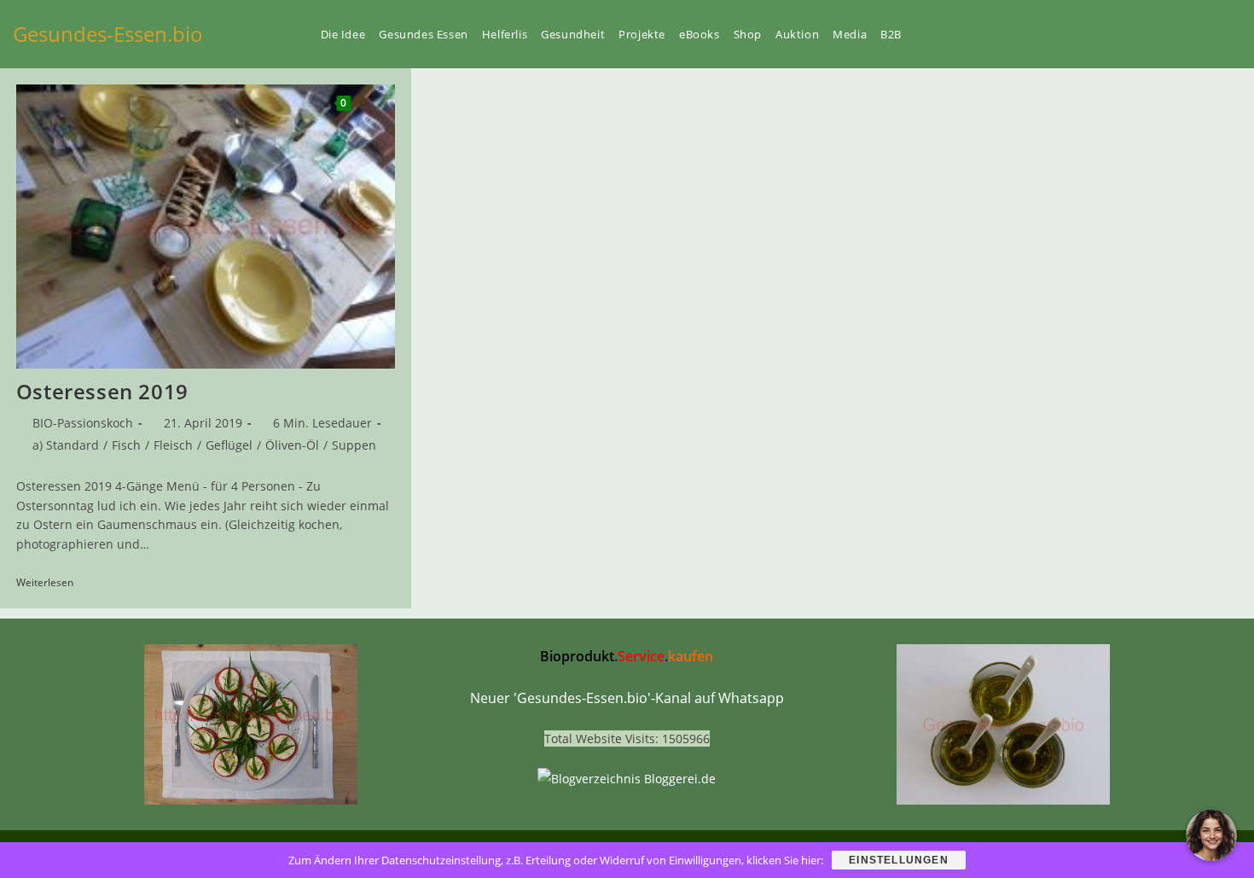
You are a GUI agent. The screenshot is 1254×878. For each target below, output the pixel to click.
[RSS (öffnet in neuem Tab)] (1207, 33)
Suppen (354, 445)
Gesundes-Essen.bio (108, 34)
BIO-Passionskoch (82, 423)
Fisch (126, 445)
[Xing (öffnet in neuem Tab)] (1178, 33)
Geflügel (229, 445)
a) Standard (65, 445)
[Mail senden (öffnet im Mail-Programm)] (1236, 33)
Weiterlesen (50, 583)
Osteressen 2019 (102, 391)
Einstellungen (899, 860)
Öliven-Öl (292, 445)
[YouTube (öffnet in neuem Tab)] (1149, 33)
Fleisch (173, 445)
